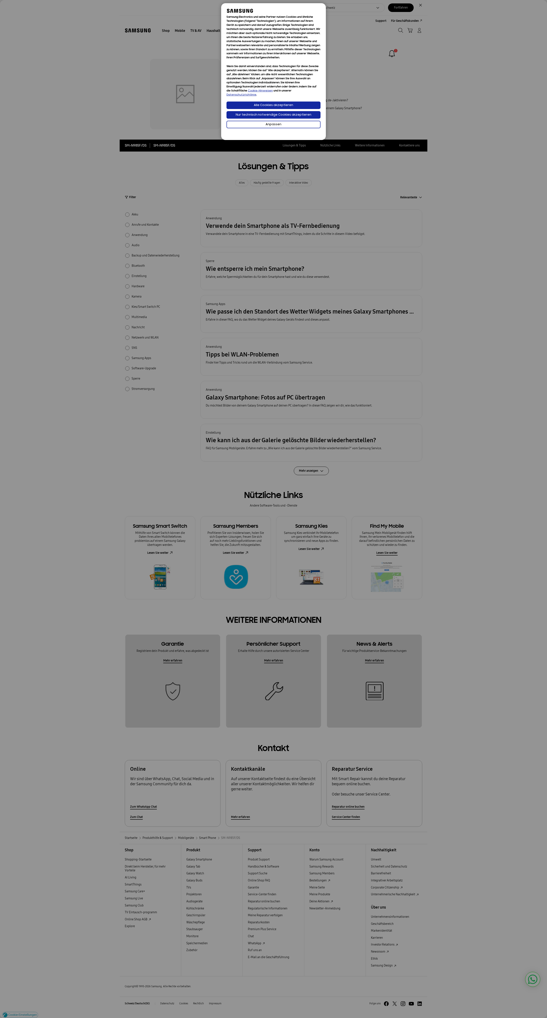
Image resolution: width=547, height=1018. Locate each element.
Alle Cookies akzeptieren (273, 105)
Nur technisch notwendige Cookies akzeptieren (273, 114)
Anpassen (273, 124)
